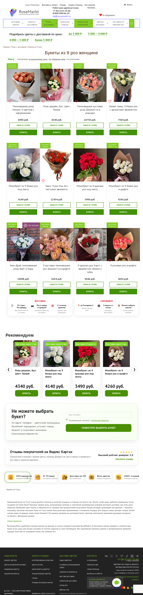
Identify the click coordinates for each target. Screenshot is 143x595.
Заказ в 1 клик (23, 125)
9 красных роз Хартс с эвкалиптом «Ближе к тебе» (90, 269)
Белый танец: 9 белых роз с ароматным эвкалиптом (123, 108)
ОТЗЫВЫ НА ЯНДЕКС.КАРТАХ (42, 583)
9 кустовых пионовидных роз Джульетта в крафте (56, 267)
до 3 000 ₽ (75, 33)
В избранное (108, 15)
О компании (92, 560)
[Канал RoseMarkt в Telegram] (137, 556)
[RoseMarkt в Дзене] (132, 556)
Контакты (91, 7)
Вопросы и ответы (94, 574)
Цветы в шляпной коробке (15, 565)
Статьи (34, 578)
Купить (23, 132)
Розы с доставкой (49, 23)
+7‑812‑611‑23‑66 (62, 11)
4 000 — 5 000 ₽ (18, 40)
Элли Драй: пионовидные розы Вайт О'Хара (23, 267)
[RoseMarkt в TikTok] (126, 556)
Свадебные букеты (11, 569)
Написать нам (92, 565)
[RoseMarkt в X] (116, 556)
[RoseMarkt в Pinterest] (121, 556)
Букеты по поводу (65, 23)
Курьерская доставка (68, 581)
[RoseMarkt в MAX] (111, 556)
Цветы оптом (37, 565)
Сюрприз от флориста (68, 572)
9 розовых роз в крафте (123, 265)
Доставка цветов (15, 23)
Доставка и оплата (50, 5)
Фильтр (11, 59)
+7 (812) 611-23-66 (128, 559)
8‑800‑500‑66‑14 (61, 13)
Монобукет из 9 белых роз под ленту (23, 187)
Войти (129, 5)
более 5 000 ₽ (43, 40)
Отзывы (63, 5)
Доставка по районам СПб (118, 23)
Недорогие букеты (11, 574)
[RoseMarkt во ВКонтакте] (106, 556)
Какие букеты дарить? (41, 569)
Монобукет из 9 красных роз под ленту (90, 187)
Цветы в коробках (100, 23)
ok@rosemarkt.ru (62, 16)
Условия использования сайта (69, 566)
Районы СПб (64, 590)
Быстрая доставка (66, 576)
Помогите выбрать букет (99, 428)
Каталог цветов (10, 560)
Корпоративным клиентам (42, 560)
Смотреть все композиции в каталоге (127, 578)
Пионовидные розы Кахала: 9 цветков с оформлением (23, 110)
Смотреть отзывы (124, 459)
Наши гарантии (65, 560)
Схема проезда (93, 569)
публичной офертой (100, 420)
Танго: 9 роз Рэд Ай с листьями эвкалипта (56, 187)
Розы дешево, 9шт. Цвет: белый (56, 108)
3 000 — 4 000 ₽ (97, 33)
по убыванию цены (57, 59)
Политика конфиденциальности (73, 594)
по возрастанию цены (38, 59)
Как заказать (90, 5)
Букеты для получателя (83, 23)
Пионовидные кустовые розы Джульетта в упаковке (90, 110)
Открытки (63, 585)
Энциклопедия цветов (41, 574)
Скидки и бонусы (75, 5)
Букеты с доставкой (32, 23)
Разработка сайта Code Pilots (43, 594)
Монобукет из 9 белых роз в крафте (123, 187)
